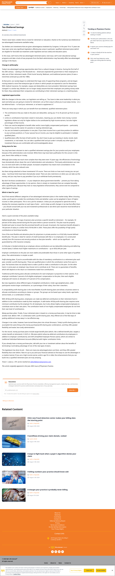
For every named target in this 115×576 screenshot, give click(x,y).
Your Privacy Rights (57, 529)
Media (64, 2)
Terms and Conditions (57, 525)
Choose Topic (19, 7)
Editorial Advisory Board (57, 521)
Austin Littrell (33, 439)
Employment (49, 7)
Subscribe (72, 390)
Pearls (77, 2)
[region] (57, 570)
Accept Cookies (101, 570)
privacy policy (36, 393)
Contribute (57, 517)
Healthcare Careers (40, 7)
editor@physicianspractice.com (40, 362)
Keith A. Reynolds (34, 423)
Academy (71, 2)
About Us (57, 513)
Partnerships (63, 7)
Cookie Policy (16, 574)
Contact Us (57, 519)
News (60, 563)
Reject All (89, 570)
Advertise (58, 515)
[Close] (112, 570)
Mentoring (55, 7)
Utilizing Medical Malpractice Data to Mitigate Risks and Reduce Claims (83, 7)
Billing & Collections (8, 401)
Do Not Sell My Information (57, 527)
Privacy (57, 523)
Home (46, 563)
